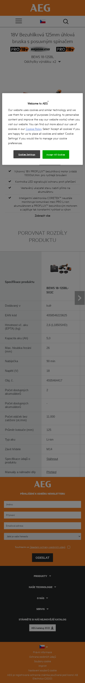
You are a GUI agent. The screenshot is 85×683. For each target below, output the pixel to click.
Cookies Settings (26, 154)
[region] (42, 129)
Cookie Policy (34, 129)
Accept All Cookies (55, 154)
